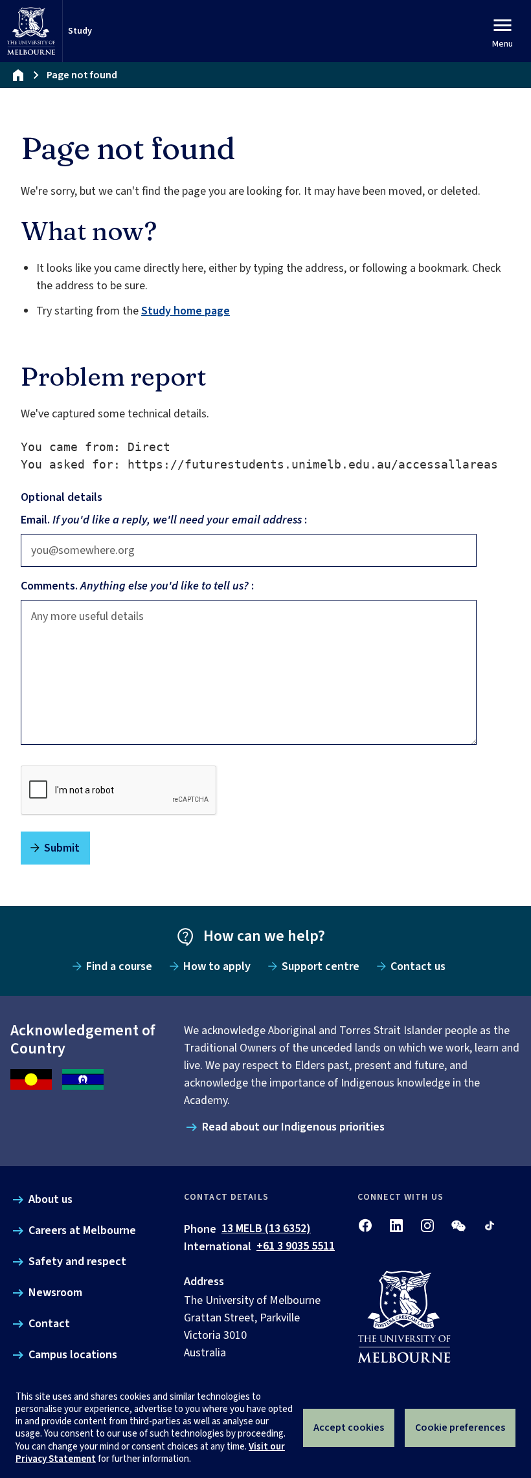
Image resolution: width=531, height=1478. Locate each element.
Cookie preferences (460, 1427)
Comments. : (137, 586)
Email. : (164, 520)
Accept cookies (348, 1427)
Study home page (185, 311)
